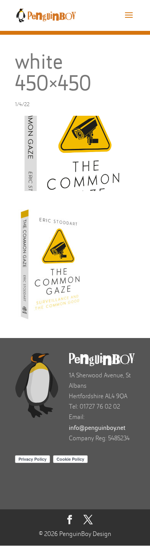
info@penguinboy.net (97, 428)
